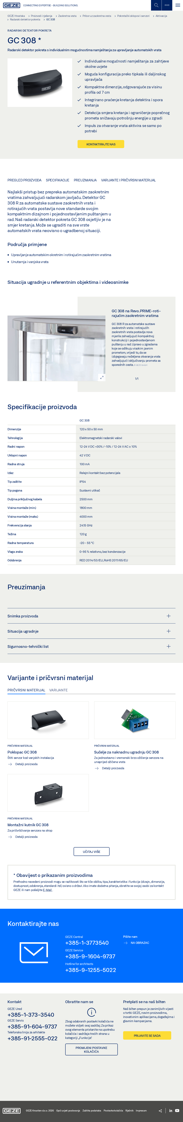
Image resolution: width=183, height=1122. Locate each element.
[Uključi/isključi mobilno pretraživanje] (156, 5)
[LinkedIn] (170, 1111)
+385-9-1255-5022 (90, 970)
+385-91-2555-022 (33, 1038)
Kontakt (14, 1002)
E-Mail (47, 890)
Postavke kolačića (113, 1110)
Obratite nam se (79, 1002)
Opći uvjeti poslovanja (68, 1110)
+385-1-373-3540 (31, 1014)
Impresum (141, 1110)
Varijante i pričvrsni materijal (128, 180)
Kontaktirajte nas (100, 144)
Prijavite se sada (147, 1035)
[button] (160, 1111)
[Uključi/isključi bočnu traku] (167, 5)
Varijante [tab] (58, 690)
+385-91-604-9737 (32, 1026)
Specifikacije (57, 180)
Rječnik (129, 1110)
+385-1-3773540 (87, 942)
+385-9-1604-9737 (90, 956)
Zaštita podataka (92, 1110)
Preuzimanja (85, 180)
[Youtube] (177, 1111)
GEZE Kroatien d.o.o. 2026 (40, 1110)
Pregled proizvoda (24, 180)
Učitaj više (91, 851)
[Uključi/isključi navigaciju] (177, 5)
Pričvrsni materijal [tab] (26, 690)
